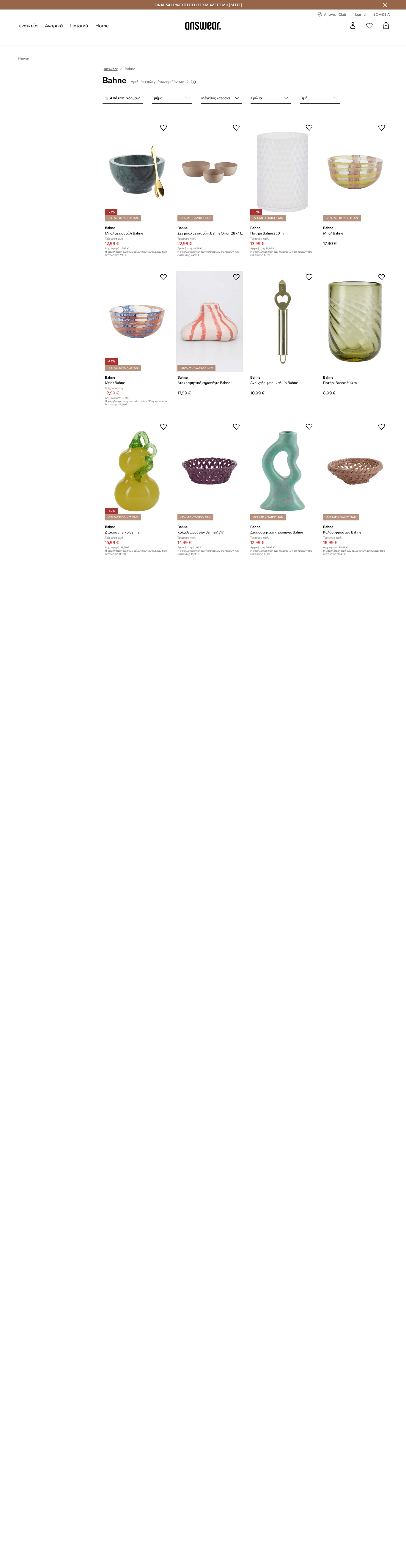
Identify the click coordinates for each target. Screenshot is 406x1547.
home (101, 25)
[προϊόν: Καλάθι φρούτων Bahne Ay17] (209, 471)
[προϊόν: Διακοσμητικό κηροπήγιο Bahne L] (209, 321)
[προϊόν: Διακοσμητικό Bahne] (137, 471)
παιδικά (79, 25)
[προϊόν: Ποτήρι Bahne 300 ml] (355, 321)
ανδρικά (54, 25)
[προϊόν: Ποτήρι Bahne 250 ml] (282, 172)
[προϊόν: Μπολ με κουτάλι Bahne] (137, 172)
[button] (123, 98)
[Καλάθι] (386, 25)
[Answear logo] (203, 25)
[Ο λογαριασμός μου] (352, 25)
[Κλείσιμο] (385, 5)
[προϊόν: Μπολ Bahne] (355, 172)
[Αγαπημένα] (369, 25)
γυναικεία (27, 25)
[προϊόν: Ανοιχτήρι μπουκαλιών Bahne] (282, 321)
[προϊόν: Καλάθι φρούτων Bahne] (355, 471)
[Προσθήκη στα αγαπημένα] (163, 127)
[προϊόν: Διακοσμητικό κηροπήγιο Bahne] (282, 471)
